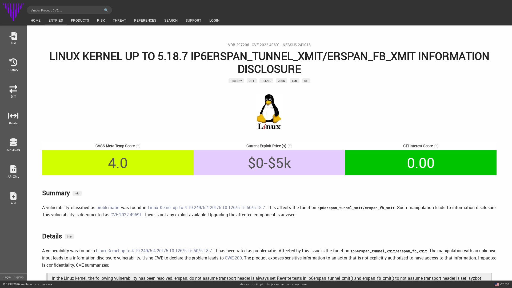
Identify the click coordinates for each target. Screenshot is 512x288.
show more (299, 284)
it (257, 284)
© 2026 (18, 284)
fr (252, 284)
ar (282, 284)
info (77, 193)
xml (294, 81)
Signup (18, 277)
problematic (108, 207)
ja (272, 284)
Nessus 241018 (297, 44)
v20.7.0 (504, 284)
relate (266, 81)
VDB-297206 (238, 44)
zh (267, 284)
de (241, 284)
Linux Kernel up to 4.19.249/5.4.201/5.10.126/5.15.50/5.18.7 (206, 207)
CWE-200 (233, 258)
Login (7, 277)
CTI (306, 81)
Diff (252, 81)
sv (288, 284)
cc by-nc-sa (44, 284)
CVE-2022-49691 (266, 44)
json (281, 81)
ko (277, 284)
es (247, 284)
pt (261, 284)
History (236, 81)
